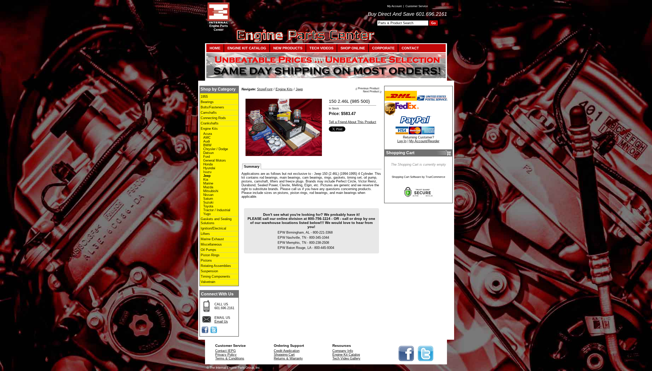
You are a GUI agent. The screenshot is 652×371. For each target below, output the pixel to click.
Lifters (205, 234)
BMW (207, 145)
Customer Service (416, 6)
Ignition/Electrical (213, 228)
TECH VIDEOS (321, 48)
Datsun (208, 153)
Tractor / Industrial (216, 210)
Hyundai (209, 168)
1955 (204, 96)
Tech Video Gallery (346, 358)
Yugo (207, 214)
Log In (401, 141)
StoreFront (265, 89)
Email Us (221, 321)
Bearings (207, 102)
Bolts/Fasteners (212, 107)
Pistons (206, 260)
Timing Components (215, 276)
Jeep (207, 176)
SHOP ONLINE (353, 48)
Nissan (208, 195)
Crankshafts (210, 123)
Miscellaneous (211, 244)
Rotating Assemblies (216, 266)
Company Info (342, 351)
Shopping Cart (284, 354)
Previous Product (368, 88)
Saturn (208, 199)
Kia (205, 179)
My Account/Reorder (424, 141)
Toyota (208, 206)
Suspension (209, 271)
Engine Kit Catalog (346, 354)
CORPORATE (383, 48)
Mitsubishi (210, 191)
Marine (208, 183)
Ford (206, 157)
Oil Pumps (208, 250)
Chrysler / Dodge (215, 149)
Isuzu (207, 172)
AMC (207, 137)
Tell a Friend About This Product (352, 122)
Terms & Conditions (229, 358)
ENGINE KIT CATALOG (246, 48)
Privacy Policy (226, 354)
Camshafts (209, 113)
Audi (206, 141)
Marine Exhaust (212, 239)
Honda (208, 164)
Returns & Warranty (288, 358)
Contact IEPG (225, 351)
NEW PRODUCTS (287, 48)
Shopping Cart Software (406, 176)
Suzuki (208, 202)
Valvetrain (208, 282)
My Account (394, 6)
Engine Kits (209, 129)
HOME (215, 48)
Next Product (371, 91)
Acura (207, 134)
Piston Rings (210, 255)
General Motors (214, 160)
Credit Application (287, 351)
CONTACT (410, 48)
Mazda (208, 187)
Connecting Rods (213, 118)
